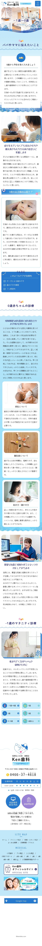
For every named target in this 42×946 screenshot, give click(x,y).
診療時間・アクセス (27, 842)
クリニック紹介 (15, 840)
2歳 (33, 856)
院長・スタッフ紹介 (31, 840)
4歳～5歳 (6, 859)
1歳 (27, 856)
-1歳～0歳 (19, 856)
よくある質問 (12, 842)
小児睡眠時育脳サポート (30, 859)
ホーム (4, 840)
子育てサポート (7, 856)
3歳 (39, 856)
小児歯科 (10, 853)
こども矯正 (30, 853)
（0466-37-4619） (21, 823)
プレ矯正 (19, 853)
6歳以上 (15, 859)
